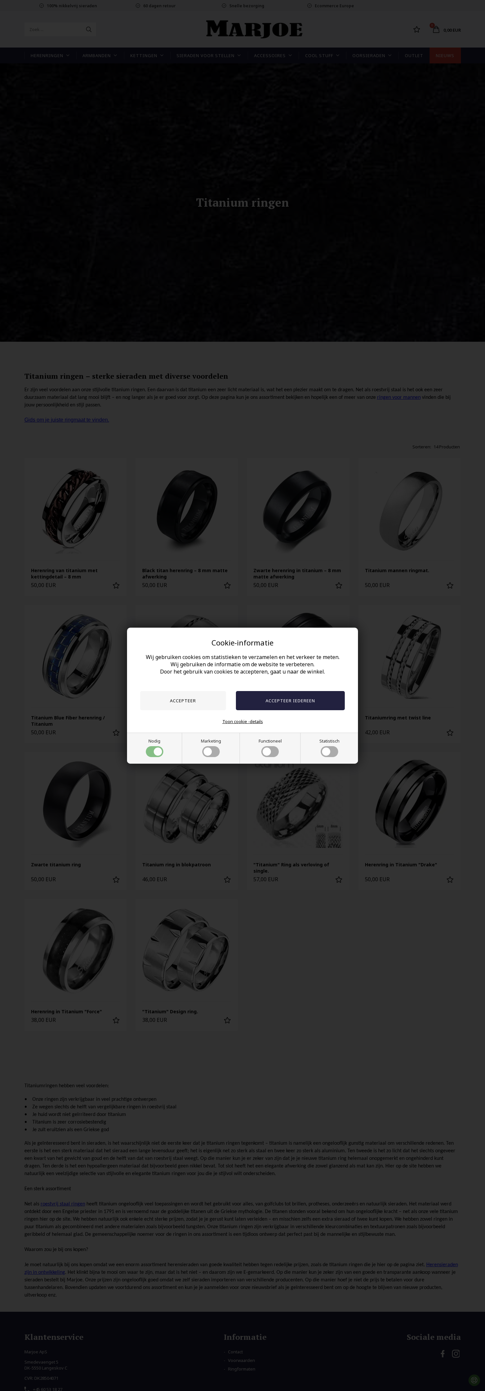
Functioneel (270, 741)
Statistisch (329, 741)
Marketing (211, 741)
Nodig (154, 741)
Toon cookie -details (242, 721)
